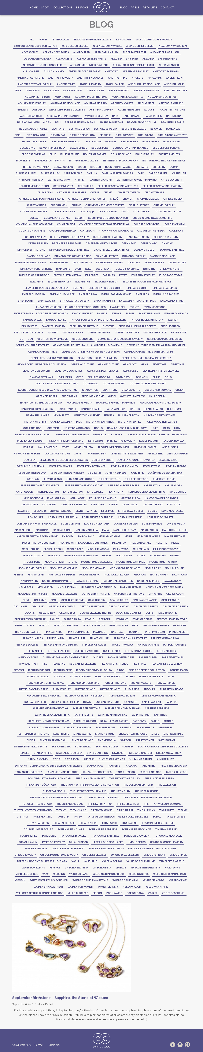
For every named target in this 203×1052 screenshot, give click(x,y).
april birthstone (175, 90)
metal (175, 542)
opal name (20, 606)
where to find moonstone (90, 880)
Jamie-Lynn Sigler (145, 447)
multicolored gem (116, 574)
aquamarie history (37, 97)
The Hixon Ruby (120, 791)
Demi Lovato (149, 243)
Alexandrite (64, 58)
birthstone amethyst (172, 135)
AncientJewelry (90, 84)
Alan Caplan (81, 52)
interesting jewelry (121, 440)
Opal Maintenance (144, 600)
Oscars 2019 (67, 612)
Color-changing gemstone (34, 224)
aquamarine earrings (162, 97)
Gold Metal (90, 383)
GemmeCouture (108, 364)
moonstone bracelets (96, 562)
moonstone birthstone (61, 562)
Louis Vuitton (70, 523)
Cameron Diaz (73, 173)
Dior (78, 269)
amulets (137, 77)
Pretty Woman (155, 632)
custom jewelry (34, 237)
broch (81, 167)
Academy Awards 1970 (173, 46)
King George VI (33, 498)
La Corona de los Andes (161, 498)
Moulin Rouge (174, 568)
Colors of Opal (175, 224)
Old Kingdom (175, 593)
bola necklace (121, 154)
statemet (118, 753)
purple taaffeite (174, 644)
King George (177, 491)
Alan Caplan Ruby (106, 52)
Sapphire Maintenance (112, 714)
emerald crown (137, 288)
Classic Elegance (63, 211)
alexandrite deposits (91, 58)
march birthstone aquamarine (37, 536)
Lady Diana (49, 504)
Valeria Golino (112, 861)
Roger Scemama (80, 676)
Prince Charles (33, 638)
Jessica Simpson (177, 453)
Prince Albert (178, 632)
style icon (72, 759)
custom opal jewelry (107, 237)
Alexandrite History (124, 58)
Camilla (92, 173)
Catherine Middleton (34, 186)
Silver (31, 740)
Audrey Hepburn (129, 109)
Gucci (112, 396)
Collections (62, 7)
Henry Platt (61, 415)
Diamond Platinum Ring (30, 262)
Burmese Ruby (50, 173)
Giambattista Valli (42, 377)
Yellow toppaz (78, 893)
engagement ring (172, 300)
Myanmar (140, 574)
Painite (54, 619)
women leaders (108, 886)
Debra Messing (38, 243)
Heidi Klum (174, 409)
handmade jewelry (79, 402)
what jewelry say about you (49, 880)
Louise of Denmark (96, 523)
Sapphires (160, 714)
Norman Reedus (130, 587)
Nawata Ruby (172, 581)
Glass (156, 377)
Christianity (59, 205)
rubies (130, 676)
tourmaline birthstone (158, 823)
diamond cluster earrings (111, 249)
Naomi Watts (29, 581)
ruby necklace (85, 689)
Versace (54, 867)
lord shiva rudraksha (63, 517)
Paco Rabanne (167, 612)
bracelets (23, 160)
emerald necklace (62, 294)
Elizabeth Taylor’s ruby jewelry (47, 288)
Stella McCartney (168, 753)
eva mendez (117, 307)
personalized (118, 625)
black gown (171, 141)
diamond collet (145, 249)
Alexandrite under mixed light (133, 65)
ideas (166, 428)
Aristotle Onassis (171, 103)
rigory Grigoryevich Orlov (94, 670)
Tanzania (130, 765)
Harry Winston (116, 409)
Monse (174, 555)
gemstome (159, 364)
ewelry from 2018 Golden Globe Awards (41, 313)
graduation (90, 390)
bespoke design (79, 128)
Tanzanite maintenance (62, 772)
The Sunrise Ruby (128, 804)
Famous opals (32, 319)
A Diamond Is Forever (140, 46)
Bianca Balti (174, 128)
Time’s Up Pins (146, 810)
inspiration (95, 440)
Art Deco (38, 109)
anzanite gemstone (146, 90)
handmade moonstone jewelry (160, 402)
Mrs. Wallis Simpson (61, 574)
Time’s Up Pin (125, 810)
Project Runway (122, 644)
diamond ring (59, 262)
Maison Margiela (87, 530)
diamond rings (82, 262)
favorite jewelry (53, 326)
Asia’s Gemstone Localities (67, 109)
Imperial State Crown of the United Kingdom (157, 434)
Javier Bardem (97, 453)
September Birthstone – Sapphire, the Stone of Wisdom (60, 998)
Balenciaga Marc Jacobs (34, 122)
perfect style (24, 625)
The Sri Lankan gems (69, 804)
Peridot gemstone (65, 625)
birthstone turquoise (101, 141)
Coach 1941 (87, 211)
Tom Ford (62, 816)
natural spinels (148, 581)
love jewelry (176, 523)
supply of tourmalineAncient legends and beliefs (48, 765)
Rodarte (60, 676)
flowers (108, 326)
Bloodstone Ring (33, 154)
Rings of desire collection (147, 670)
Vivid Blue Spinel (27, 874)
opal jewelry (119, 600)
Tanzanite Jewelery (28, 772)
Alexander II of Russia (165, 52)
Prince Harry (55, 638)
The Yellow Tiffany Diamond (33, 810)
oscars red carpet (128, 612)
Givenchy (142, 377)
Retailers (150, 7)
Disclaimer (54, 1045)
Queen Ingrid (111, 651)
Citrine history (139, 205)
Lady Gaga (98, 504)
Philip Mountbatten (27, 632)
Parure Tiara (72, 619)
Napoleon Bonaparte (56, 581)
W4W (45, 874)
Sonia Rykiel (83, 746)
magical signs (62, 530)
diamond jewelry (133, 256)
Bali (57, 122)
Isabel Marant (148, 440)
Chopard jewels (148, 198)
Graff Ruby (110, 390)
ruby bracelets (140, 683)
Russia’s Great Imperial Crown (71, 702)
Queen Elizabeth (59, 651)
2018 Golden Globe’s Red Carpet (35, 46)
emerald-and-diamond (116, 294)
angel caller (115, 84)
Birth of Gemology (82, 135)
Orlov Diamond (119, 606)
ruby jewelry (62, 689)
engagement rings (48, 307)
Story (45, 7)
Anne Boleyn (95, 90)
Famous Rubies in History (147, 319)
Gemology (130, 364)
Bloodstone (99, 147)
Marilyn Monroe (109, 536)
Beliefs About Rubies (33, 128)
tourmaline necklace (136, 829)
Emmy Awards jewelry (74, 300)
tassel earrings (150, 772)
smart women (144, 740)
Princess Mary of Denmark (60, 644)
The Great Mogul (54, 791)
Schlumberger (105, 727)
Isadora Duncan (174, 440)
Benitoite (58, 128)
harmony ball (67, 409)
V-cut (75, 861)
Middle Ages (75, 549)
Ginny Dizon (124, 377)
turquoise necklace (168, 835)
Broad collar (63, 167)
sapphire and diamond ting (50, 708)
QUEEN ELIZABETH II (86, 651)
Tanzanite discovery (173, 765)
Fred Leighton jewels (29, 332)
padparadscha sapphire (30, 619)
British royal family (36, 167)
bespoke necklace (133, 128)
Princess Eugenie (27, 644)
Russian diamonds (107, 702)
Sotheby (127, 746)
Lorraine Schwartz (160, 517)
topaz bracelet (176, 816)
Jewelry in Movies (60, 466)
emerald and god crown (105, 288)
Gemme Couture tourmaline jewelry (146, 358)
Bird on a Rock (36, 135)
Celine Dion (45, 192)
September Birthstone (34, 733)
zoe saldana (135, 893)
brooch (95, 167)
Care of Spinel (158, 173)
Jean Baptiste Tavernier (127, 453)
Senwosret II (145, 727)
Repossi (19, 670)
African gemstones (56, 52)
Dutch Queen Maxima (67, 275)
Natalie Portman (86, 581)
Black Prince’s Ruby (52, 147)
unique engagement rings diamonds (152, 848)
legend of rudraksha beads (52, 511)
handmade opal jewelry (37, 409)
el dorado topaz (170, 275)
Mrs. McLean (36, 574)
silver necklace (82, 740)
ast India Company (101, 109)
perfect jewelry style (172, 619)
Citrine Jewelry (163, 205)
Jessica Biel (155, 453)
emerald (78, 288)
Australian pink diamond (63, 116)
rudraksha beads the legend (84, 695)
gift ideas (65, 377)
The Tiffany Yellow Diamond (162, 804)
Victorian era (102, 867)
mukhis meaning (89, 574)
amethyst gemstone (30, 77)
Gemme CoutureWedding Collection (41, 364)
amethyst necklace (90, 77)
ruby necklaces (110, 689)
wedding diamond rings (109, 874)
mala (105, 530)
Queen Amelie (34, 651)
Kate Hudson (24, 491)
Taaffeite (113, 765)
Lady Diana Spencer (74, 504)
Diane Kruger (177, 262)
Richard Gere (63, 670)
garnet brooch (72, 332)
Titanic (183, 810)
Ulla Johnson (78, 842)
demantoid (129, 243)
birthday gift (125, 135)
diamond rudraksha (109, 262)
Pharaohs (179, 625)
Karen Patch (152, 485)
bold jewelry (144, 154)
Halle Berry (157, 396)
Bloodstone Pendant (167, 147)
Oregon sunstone (92, 606)
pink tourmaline (78, 632)
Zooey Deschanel (173, 893)
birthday (105, 135)
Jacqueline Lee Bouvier (113, 447)
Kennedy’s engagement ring (146, 491)
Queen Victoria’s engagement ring (65, 657)
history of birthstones (159, 415)
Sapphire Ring (141, 714)
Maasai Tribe (23, 530)
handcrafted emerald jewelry (41, 402)
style (56, 759)
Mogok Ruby (124, 555)
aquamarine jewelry (32, 103)
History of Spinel (129, 421)
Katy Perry (116, 491)
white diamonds (153, 880)
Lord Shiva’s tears (130, 517)
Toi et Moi (21, 816)
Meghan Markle (140, 542)
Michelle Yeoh (53, 549)
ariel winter (146, 103)
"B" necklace (60, 39)
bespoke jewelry (105, 128)
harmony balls (91, 409)
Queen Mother (166, 651)
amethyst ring (117, 77)
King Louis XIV (56, 498)
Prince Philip (77, 638)
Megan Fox (119, 542)
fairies (130, 313)
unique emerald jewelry (68, 848)
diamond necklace (162, 256)
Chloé (114, 198)
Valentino (90, 861)
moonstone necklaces (125, 568)
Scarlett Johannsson (44, 727)
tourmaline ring (166, 829)
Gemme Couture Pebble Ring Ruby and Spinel (156, 345)
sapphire (171, 702)
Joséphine (137, 472)
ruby (171, 676)
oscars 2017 (47, 612)
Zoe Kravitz (114, 893)
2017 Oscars (123, 39)
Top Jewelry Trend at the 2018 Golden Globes (117, 816)
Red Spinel (139, 663)
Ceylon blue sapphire (71, 192)
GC (21, 339)
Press (135, 7)
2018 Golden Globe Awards (154, 39)
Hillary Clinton (128, 415)
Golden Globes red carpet (148, 383)
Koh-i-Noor (77, 498)
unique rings (178, 855)
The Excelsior (166, 784)
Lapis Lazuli (130, 504)
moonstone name (93, 568)
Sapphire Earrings (157, 708)
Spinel (25, 753)
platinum (99, 632)
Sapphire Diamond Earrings (122, 708)
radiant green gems (121, 657)
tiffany (61, 810)
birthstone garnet (35, 141)
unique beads (137, 842)
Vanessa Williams (33, 867)
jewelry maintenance (91, 466)
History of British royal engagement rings (53, 421)
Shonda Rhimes (173, 733)
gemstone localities (69, 370)
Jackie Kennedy (83, 447)
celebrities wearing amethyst (117, 186)
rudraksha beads (171, 689)
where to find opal (125, 880)
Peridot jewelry (94, 625)
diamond (167, 243)
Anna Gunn (51, 90)
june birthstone (163, 479)
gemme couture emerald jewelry (120, 339)
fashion (173, 319)
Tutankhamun (27, 842)
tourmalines (28, 835)
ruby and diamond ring (84, 683)
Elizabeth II (82, 281)
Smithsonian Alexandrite (30, 746)
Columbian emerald (62, 230)
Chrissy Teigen (172, 198)
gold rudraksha (114, 383)
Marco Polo (86, 536)
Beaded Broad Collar (142, 122)
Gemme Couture (82, 339)
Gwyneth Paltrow (132, 396)
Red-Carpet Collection (166, 663)
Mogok (106, 555)
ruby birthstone (115, 683)
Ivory (65, 447)
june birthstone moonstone (83, 485)
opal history (96, 600)
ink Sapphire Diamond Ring (66, 440)
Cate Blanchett (171, 179)
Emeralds (142, 294)
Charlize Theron (129, 192)
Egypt (123, 275)
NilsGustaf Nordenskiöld (98, 587)
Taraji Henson (125, 772)
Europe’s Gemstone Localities (85, 307)
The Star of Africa (100, 804)
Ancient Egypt (175, 77)
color (79, 218)
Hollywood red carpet (161, 421)
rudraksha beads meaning (43, 695)
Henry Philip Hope (37, 415)
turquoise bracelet (74, 835)
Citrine (76, 205)
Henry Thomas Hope (87, 415)
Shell (155, 733)
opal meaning (170, 600)
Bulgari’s (142, 167)
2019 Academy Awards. (107, 46)
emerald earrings (165, 288)
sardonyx (139, 721)
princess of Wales (94, 644)
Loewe (152, 511)
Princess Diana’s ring (165, 638)
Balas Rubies (153, 116)
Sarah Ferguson (85, 721)
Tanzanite (148, 765)
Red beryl (58, 663)
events (134, 307)
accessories (30, 52)
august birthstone (172, 109)
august (149, 109)
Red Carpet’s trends (114, 663)
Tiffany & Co (78, 810)
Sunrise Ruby (165, 759)
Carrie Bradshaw (59, 179)
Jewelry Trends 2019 (32, 472)
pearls (90, 619)
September (165, 727)
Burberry (158, 167)
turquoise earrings (105, 835)
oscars (30, 612)
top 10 (77, 816)
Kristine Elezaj (131, 498)
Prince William (99, 638)
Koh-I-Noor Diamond (102, 498)
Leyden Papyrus (86, 511)
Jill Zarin (94, 472)
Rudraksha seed (35, 702)
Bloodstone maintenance (130, 147)
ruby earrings (165, 683)
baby (115, 116)
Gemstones (130, 370)
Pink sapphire (53, 632)
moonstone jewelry (31, 568)
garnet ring (179, 332)
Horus (98, 428)
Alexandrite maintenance (160, 58)
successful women (112, 759)
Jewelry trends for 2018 (67, 472)
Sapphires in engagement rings (49, 721)
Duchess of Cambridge (34, 275)
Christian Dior (36, 205)
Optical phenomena (62, 606)
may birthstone (174, 536)
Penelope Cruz (142, 619)
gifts (79, 377)
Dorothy (149, 269)
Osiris (150, 612)
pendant (122, 619)
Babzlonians (131, 116)
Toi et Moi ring (42, 816)
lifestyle (107, 511)
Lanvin (113, 504)
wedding (59, 874)
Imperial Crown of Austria (32, 434)
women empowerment (48, 886)
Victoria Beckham (76, 867)
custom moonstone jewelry (69, 237)
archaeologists (122, 103)
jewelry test (151, 466)
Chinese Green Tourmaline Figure (41, 198)
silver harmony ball (53, 740)
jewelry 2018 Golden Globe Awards (64, 460)
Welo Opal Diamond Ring (169, 874)
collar (34, 218)
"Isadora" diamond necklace (92, 39)
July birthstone (109, 479)
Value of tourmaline (140, 861)
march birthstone (174, 530)
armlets (22, 109)
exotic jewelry (82, 313)
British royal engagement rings (163, 160)
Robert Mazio (179, 670)
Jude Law (33, 479)
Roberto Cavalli (38, 676)
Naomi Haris (180, 574)
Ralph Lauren (148, 657)
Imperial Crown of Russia (72, 434)
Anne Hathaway (118, 90)
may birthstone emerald (38, 542)
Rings (120, 670)
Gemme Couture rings (42, 351)
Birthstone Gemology (67, 141)
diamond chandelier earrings (69, 249)
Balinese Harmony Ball (80, 122)
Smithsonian (166, 740)
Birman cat (58, 135)
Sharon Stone (104, 733)
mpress (18, 574)
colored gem (66, 224)
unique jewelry (25, 855)
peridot (43, 625)
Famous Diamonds (176, 313)
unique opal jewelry (125, 855)
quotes (98, 657)
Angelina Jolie (174, 84)
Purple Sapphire (148, 644)
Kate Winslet (96, 491)
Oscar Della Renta (175, 606)
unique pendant (154, 855)
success (89, 759)
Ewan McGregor (155, 307)
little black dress (131, 511)
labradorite (29, 504)
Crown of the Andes (151, 230)
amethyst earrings (166, 71)
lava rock (174, 504)
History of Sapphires (100, 421)
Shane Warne (82, 733)
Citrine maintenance (33, 211)
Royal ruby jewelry (108, 676)
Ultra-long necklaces (107, 842)
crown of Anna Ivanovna (116, 230)
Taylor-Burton (176, 772)
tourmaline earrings (103, 829)
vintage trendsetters (145, 867)
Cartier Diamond (101, 179)
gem (30, 339)
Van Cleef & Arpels (171, 861)
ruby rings (132, 689)
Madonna (42, 530)
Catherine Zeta (63, 186)
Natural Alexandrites (118, 581)
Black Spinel (78, 147)
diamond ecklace (38, 256)
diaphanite (63, 269)
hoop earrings (31, 428)
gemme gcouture (82, 364)
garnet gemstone (127, 332)
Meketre (161, 542)
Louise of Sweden (126, 523)
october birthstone (96, 593)
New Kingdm (45, 587)
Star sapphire (43, 753)
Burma (174, 167)
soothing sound (107, 746)
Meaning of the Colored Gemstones (83, 542)
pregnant (134, 632)
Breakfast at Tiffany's (50, 160)
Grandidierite (131, 390)
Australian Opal (31, 116)
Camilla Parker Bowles (117, 173)
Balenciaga (173, 116)
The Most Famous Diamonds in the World (57, 797)
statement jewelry (69, 753)
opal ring (38, 606)
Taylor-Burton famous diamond (49, 778)
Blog (123, 7)
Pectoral (105, 619)
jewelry (30, 460)
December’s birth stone (101, 243)
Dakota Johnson (138, 237)
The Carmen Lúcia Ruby (41, 784)
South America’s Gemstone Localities (163, 746)
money (141, 555)
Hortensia (52, 428)
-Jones (43, 39)
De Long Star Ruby (166, 237)
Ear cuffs (91, 275)
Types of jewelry (53, 842)
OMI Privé (40, 600)
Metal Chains (30, 549)
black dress (150, 141)
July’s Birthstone (136, 479)
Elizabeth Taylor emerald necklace (147, 281)
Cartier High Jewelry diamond (137, 179)
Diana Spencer (154, 262)
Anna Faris (33, 90)
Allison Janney (54, 71)
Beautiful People (172, 122)
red (45, 663)
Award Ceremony (96, 116)
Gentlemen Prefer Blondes (161, 370)
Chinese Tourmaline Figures (87, 198)
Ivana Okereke (47, 447)
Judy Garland (53, 479)
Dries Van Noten (170, 269)
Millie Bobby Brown (166, 549)
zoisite (153, 893)
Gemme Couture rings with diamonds (148, 351)
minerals (54, 555)
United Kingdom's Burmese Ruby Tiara (42, 861)
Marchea (68, 536)
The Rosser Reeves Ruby (36, 804)
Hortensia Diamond (77, 428)
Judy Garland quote (80, 479)
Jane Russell (170, 447)
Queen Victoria (28, 657)
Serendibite (61, 733)
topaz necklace (64, 823)
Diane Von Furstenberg (36, 269)
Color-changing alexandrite (152, 218)
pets (135, 625)
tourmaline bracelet (38, 829)
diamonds (134, 262)
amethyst (111, 71)
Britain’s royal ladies (83, 160)
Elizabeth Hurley (59, 281)
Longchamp (36, 517)
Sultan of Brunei (140, 759)
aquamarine (63, 97)
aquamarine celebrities (127, 97)
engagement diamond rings (137, 300)
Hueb (155, 428)
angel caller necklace (144, 84)
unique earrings (36, 848)
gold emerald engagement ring (57, 383)
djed (88, 269)
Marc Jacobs (149, 530)
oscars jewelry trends (95, 612)
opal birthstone (72, 600)
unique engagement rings (106, 848)
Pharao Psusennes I (156, 625)
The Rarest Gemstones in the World (147, 797)
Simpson (125, 740)
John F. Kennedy (115, 472)
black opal (27, 147)
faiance (102, 313)
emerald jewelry (33, 294)
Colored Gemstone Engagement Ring (104, 224)
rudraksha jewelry (122, 695)
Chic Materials (154, 192)
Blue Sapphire (69, 154)
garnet (53, 332)
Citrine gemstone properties (104, 205)
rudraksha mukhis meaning (158, 695)
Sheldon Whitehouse (133, 733)
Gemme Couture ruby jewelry (97, 358)
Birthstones (129, 141)
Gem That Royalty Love (52, 339)
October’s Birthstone (129, 593)
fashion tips (29, 326)
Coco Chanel (141, 211)
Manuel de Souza (124, 530)
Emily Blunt (25, 300)
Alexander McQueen (37, 58)
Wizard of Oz (178, 880)
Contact (167, 7)
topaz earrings (38, 823)
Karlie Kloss (173, 485)
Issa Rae (28, 447)
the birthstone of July (124, 778)
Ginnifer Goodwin (99, 377)
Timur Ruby (166, 810)
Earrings (109, 275)
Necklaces (26, 587)
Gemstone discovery (36, 370)
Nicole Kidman (67, 587)
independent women (30, 440)
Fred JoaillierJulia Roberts (137, 326)
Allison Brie (31, 71)
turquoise (49, 835)
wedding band (78, 874)
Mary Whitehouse (148, 536)
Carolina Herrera (31, 179)
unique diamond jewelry (166, 842)
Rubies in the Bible (151, 676)
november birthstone (33, 593)
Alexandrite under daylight (89, 65)
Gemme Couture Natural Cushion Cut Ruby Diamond (87, 345)
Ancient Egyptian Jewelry (35, 84)
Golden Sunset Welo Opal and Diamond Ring (48, 390)
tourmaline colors (71, 829)
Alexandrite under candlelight (44, 65)
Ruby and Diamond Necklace (45, 683)
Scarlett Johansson (77, 727)
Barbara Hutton (111, 122)
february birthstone (84, 326)
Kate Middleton (48, 491)
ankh (18, 90)
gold (168, 377)
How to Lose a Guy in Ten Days (127, 428)
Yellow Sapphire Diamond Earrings (39, 893)
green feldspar (46, 396)
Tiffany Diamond (101, 810)
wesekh (20, 880)
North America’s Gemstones (164, 587)
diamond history (107, 256)
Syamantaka (95, 765)
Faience (116, 313)
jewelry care (168, 460)
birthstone (146, 135)
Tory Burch (109, 823)
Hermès (109, 415)
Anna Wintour (72, 90)
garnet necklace (155, 332)
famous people (56, 319)
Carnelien (179, 173)
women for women (80, 886)
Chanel (108, 192)
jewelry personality (124, 466)
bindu (18, 135)
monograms (158, 555)
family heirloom (149, 313)
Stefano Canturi (140, 753)
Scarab (168, 721)
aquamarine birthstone (91, 97)
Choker (128, 198)
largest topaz (153, 504)
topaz (157, 816)
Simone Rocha (106, 740)
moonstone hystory (163, 562)
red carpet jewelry (82, 663)
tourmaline (129, 823)
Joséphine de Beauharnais (165, 472)
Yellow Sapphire (156, 886)
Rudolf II (149, 689)
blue (52, 154)
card (140, 173)
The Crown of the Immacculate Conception (89, 784)
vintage (121, 867)
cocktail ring (108, 211)
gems (144, 364)
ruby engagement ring (33, 689)
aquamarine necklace (65, 103)
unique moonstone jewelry (59, 855)
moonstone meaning (63, 568)
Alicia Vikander (169, 65)
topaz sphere (88, 823)
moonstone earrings (130, 562)
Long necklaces (172, 511)
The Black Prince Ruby (159, 778)
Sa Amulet (131, 702)
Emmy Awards (47, 300)
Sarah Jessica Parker (114, 721)
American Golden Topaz (85, 71)
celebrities (85, 186)
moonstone (32, 562)
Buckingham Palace (118, 167)
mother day (152, 568)
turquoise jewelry (137, 835)
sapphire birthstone (86, 708)
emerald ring (88, 294)
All (32, 39)
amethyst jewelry (60, 77)
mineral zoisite (33, 555)
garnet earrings (99, 332)
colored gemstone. (146, 224)
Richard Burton (39, 670)
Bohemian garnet (94, 154)
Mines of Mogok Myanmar (81, 555)
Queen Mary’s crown (138, 651)
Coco (125, 211)
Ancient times (66, 84)
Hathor (135, 409)
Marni (128, 536)
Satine (155, 721)
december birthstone (66, 243)
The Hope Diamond (147, 791)
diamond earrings (172, 249)
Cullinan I (176, 230)
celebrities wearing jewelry (162, 186)
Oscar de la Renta (146, 606)
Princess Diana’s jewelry (130, 638)
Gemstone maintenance (103, 370)
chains (94, 192)
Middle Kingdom (98, 549)
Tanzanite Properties (97, 772)
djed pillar (103, 269)
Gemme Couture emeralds (164, 339)
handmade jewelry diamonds (115, 402)
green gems (69, 396)
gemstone (177, 364)
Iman (177, 428)
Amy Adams (155, 77)
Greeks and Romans (158, 390)
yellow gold (132, 886)
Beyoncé (156, 128)
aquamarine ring (95, 103)
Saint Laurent (151, 702)
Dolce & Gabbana (127, 269)
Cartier (80, 179)
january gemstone (57, 453)
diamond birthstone (31, 249)
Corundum (87, 230)
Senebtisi (126, 727)
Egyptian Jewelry (143, 275)
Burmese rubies (26, 173)
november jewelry (64, 593)
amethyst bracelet (135, 71)
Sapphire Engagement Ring (52, 714)
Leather (23, 511)
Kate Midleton (73, 491)
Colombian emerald (57, 218)
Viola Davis (172, 867)
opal (53, 600)
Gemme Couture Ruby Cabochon (52, 358)
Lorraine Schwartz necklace (37, 523)
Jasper (78, 453)
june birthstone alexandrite (39, 485)
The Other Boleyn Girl (104, 797)
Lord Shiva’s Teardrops (98, 517)
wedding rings (139, 874)
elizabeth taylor (106, 281)
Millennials (141, 549)
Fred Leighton (170, 326)
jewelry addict (102, 460)
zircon (97, 893)
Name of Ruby (159, 574)
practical (116, 632)
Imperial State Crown (107, 434)
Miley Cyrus (121, 549)
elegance (36, 281)
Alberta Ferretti (134, 52)
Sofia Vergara (61, 746)
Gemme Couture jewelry (32, 345)
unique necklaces (94, 855)
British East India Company (120, 160)
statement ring (97, 753)
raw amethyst (28, 663)
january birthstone (27, 453)
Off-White (155, 593)
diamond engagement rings (72, 256)
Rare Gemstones (173, 657)
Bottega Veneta (169, 154)
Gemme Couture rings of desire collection (91, 351)
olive (26, 600)
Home (33, 7)
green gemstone (92, 396)
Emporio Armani (104, 300)
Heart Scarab (153, 409)
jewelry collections (29, 466)
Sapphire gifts (83, 714)
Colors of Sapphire (32, 230)
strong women (38, 759)
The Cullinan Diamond (138, 784)
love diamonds (152, 523)
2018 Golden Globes (75, 46)
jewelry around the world (136, 460)
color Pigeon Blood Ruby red (108, 218)
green (179, 390)
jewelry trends (175, 466)
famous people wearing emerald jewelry (98, 319)
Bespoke (82, 7)
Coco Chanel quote (168, 211)
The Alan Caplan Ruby (90, 778)
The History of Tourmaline (88, 791)
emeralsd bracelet (166, 294)
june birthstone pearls (123, 485)
